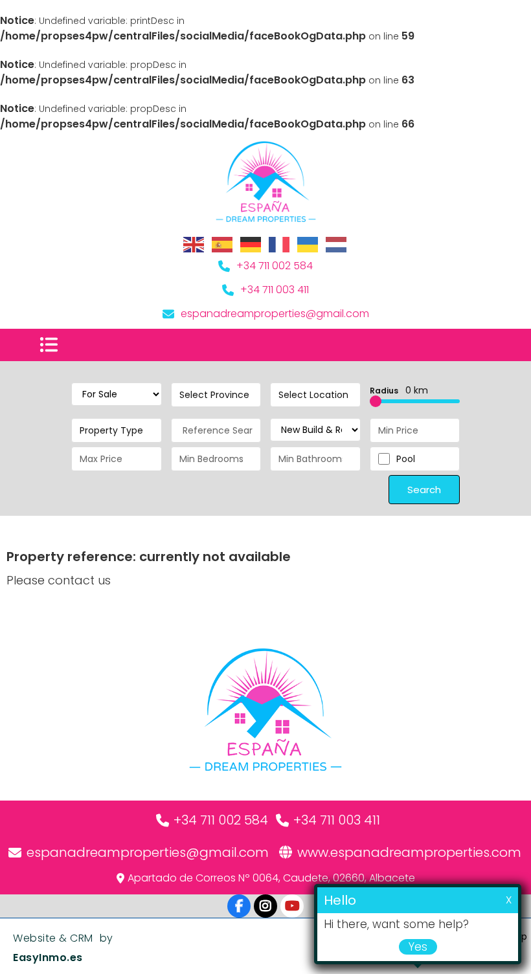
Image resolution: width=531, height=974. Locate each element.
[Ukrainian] (308, 244)
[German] (251, 244)
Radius (399, 390)
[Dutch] (336, 244)
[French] (280, 244)
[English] (194, 244)
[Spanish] (223, 244)
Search (424, 489)
